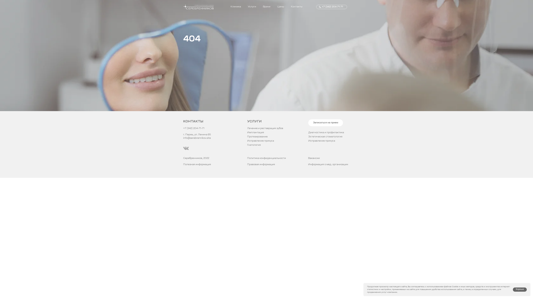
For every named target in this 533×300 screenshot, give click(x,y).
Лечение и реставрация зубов (265, 128)
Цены (280, 7)
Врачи (266, 7)
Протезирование (257, 137)
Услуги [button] (252, 7)
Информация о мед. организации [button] (328, 164)
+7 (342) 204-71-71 (332, 7)
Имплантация (255, 133)
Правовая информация (261, 164)
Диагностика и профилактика (326, 133)
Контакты (296, 7)
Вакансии (314, 158)
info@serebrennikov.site (197, 138)
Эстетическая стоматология (325, 137)
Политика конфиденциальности (266, 158)
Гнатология (254, 145)
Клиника (236, 7)
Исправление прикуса (321, 141)
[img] (186, 148)
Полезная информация (197, 164)
